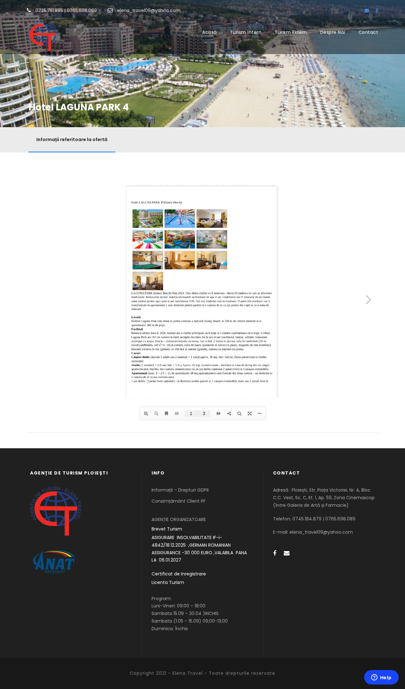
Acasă (209, 32)
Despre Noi (332, 32)
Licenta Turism (168, 582)
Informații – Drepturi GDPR (180, 490)
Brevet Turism (167, 529)
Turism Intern (246, 32)
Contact (368, 32)
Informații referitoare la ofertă (71, 139)
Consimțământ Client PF (179, 501)
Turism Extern (291, 32)
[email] (366, 10)
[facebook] (377, 10)
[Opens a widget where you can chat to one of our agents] (381, 678)
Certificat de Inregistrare (179, 574)
